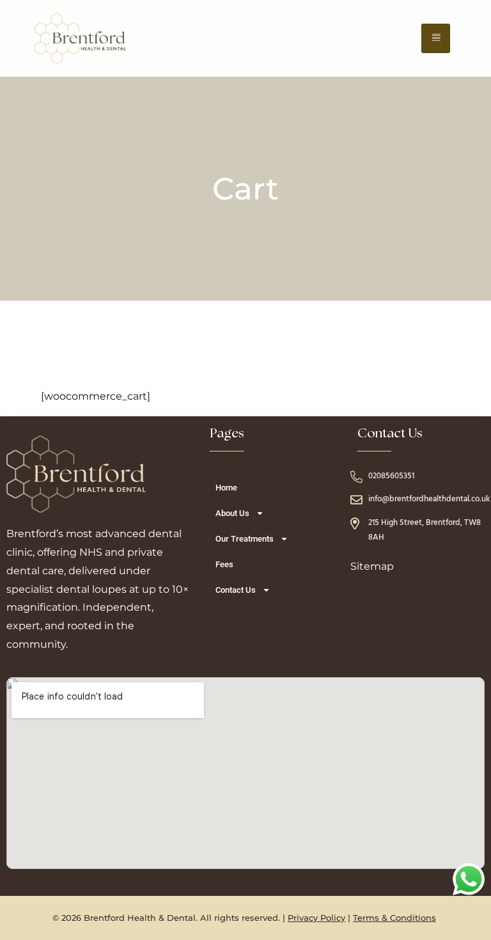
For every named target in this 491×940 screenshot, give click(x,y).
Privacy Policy (316, 918)
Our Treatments (244, 539)
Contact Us (235, 590)
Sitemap (372, 566)
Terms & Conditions (394, 918)
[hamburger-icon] (435, 39)
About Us (232, 513)
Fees (224, 564)
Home (226, 487)
